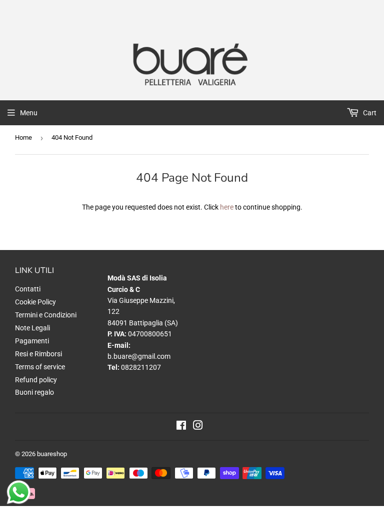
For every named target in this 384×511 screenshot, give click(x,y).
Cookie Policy (35, 302)
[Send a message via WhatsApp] (18, 492)
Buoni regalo (34, 392)
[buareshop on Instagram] (198, 427)
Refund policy (36, 380)
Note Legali (32, 328)
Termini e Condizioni (45, 315)
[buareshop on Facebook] (181, 427)
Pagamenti (32, 341)
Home (23, 137)
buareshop (52, 454)
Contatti (27, 289)
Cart (369, 113)
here (227, 207)
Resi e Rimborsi (38, 354)
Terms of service (40, 367)
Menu (29, 113)
